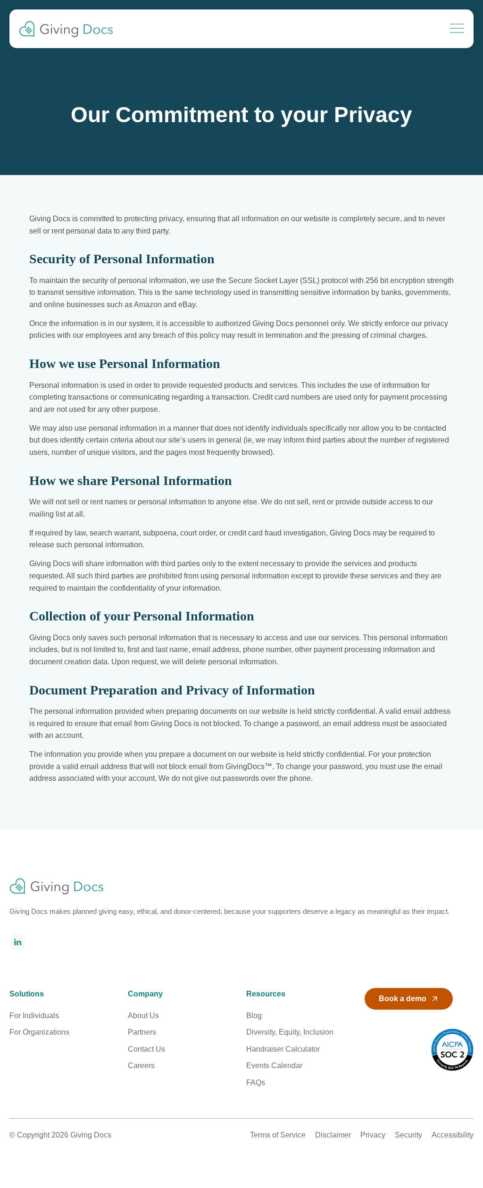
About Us (143, 1016)
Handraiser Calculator (283, 1049)
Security (408, 1135)
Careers (141, 1066)
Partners (142, 1032)
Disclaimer (333, 1135)
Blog (254, 1016)
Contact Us (146, 1049)
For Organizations (39, 1032)
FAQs (255, 1083)
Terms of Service (278, 1135)
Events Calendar (274, 1066)
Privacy (372, 1135)
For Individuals (34, 1016)
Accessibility (453, 1135)
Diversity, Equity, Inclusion (289, 1032)
